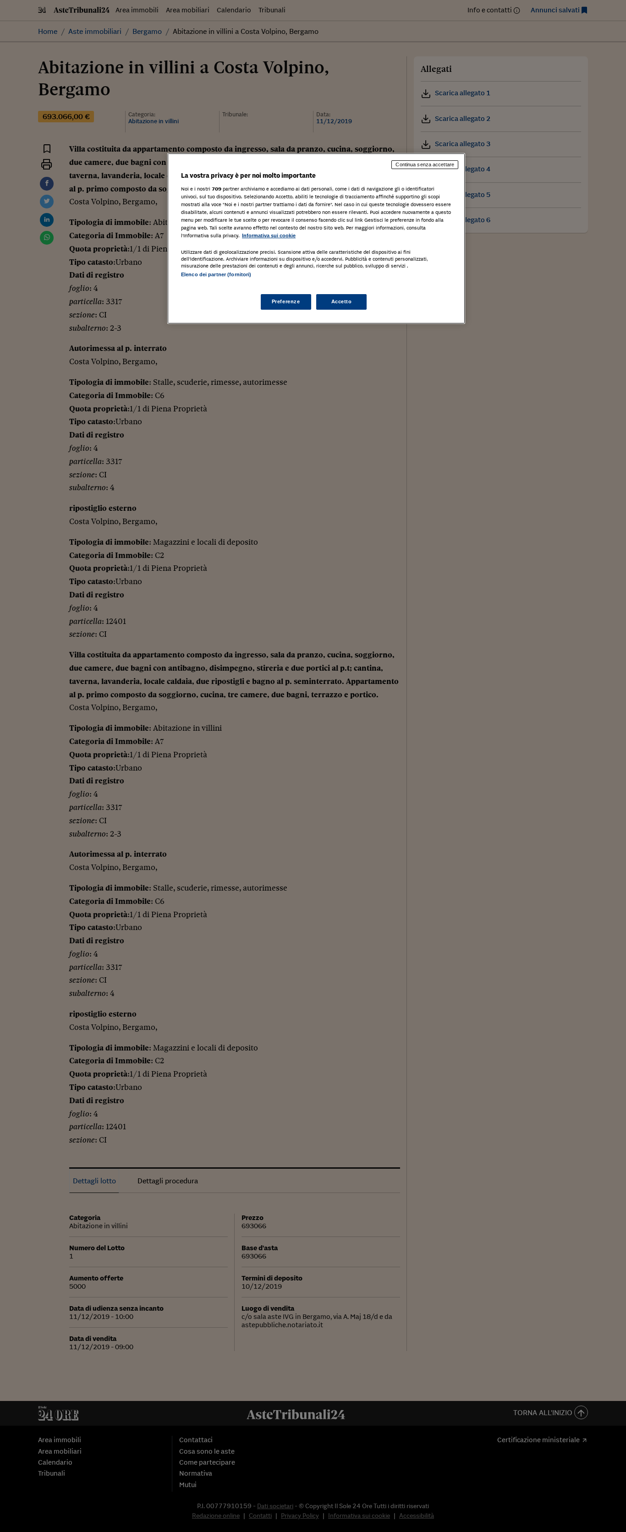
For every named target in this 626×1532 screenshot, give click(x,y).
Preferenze (286, 301)
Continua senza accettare (424, 164)
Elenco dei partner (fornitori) (216, 274)
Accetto (341, 301)
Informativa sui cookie (269, 235)
